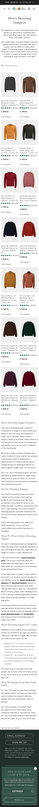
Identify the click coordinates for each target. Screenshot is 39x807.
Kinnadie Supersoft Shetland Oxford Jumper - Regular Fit (10, 103)
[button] (4, 8)
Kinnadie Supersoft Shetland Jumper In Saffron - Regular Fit (28, 248)
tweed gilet (29, 614)
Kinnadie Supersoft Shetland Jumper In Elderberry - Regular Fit (9, 399)
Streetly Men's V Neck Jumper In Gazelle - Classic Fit (9, 150)
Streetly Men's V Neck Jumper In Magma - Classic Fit (9, 198)
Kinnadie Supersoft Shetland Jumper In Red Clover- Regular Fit (28, 199)
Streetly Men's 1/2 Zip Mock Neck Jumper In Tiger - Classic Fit (27, 299)
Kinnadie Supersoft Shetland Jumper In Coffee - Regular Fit (9, 348)
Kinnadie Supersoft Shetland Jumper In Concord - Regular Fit (9, 249)
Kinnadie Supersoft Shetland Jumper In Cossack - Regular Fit (28, 349)
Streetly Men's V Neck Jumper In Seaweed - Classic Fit (29, 150)
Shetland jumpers (19, 583)
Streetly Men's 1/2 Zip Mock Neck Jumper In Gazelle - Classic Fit (9, 299)
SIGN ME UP (19, 742)
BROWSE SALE (19, 800)
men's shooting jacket (10, 614)
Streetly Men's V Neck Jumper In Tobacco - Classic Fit (28, 103)
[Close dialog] (35, 768)
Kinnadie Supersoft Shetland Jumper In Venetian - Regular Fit (28, 399)
